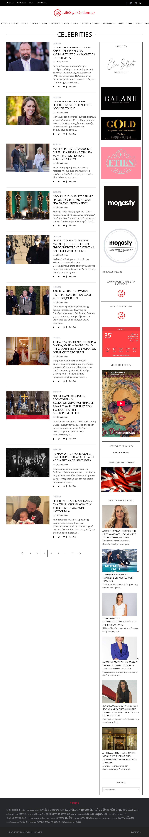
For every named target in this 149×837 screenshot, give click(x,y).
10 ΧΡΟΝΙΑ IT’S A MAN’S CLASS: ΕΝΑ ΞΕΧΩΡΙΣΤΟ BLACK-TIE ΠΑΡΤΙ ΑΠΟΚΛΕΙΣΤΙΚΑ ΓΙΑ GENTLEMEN (73, 457)
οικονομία (98, 818)
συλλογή (40, 821)
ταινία (49, 821)
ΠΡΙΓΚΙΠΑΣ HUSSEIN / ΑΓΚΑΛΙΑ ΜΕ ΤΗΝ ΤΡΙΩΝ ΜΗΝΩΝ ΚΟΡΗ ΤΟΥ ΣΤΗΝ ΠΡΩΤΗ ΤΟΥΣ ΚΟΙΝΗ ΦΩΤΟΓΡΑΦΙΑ (73, 506)
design (16, 809)
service (37, 810)
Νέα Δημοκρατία (121, 810)
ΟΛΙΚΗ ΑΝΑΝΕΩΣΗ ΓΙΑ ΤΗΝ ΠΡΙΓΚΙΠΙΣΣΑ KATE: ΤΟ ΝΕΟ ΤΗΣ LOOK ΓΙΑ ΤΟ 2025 (72, 105)
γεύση (74, 813)
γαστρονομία (62, 814)
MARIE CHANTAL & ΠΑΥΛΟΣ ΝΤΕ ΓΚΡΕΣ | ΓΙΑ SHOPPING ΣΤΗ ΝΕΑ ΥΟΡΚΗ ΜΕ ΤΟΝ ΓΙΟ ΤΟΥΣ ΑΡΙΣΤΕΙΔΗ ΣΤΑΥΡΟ (72, 154)
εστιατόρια (111, 814)
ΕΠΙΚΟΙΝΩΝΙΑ (21, 3)
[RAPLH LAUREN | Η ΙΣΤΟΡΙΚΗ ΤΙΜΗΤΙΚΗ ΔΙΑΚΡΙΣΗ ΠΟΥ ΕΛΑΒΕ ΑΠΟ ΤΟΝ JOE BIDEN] (27, 300)
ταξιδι (65, 822)
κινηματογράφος (16, 817)
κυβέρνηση (45, 818)
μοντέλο (60, 817)
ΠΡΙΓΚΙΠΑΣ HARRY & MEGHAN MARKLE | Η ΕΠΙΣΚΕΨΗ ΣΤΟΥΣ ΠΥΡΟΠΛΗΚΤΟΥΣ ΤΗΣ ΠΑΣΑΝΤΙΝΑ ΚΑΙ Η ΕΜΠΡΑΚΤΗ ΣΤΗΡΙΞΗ (73, 245)
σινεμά (23, 821)
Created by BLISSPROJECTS (33, 832)
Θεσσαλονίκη (57, 809)
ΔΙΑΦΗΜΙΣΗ (10, 3)
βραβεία (49, 813)
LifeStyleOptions (62, 61)
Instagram (24, 810)
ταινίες (58, 821)
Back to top (135, 832)
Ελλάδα (44, 810)
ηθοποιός (123, 814)
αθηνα (23, 814)
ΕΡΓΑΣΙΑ (31, 3)
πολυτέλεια (126, 817)
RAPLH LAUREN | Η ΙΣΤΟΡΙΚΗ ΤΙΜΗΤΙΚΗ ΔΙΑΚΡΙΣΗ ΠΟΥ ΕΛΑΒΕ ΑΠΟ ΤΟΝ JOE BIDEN (72, 295)
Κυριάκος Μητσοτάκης (80, 810)
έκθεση (9, 814)
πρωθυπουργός (12, 822)
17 (72, 553)
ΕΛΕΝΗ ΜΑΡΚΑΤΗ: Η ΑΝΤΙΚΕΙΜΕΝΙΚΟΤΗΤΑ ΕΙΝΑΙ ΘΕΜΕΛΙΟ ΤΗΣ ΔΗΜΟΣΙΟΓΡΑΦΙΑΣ (119, 621)
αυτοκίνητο (31, 814)
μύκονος (76, 818)
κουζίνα (29, 818)
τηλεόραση (71, 822)
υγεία (78, 821)
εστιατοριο (94, 813)
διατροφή (81, 814)
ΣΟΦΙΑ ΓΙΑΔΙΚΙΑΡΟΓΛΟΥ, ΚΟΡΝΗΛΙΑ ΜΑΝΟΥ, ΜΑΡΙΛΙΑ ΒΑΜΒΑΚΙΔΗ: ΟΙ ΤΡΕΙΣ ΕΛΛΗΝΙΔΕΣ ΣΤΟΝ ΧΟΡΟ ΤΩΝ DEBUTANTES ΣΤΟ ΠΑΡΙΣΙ (74, 347)
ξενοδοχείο (87, 818)
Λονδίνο (102, 809)
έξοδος (15, 814)
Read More (72, 87)
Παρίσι (135, 810)
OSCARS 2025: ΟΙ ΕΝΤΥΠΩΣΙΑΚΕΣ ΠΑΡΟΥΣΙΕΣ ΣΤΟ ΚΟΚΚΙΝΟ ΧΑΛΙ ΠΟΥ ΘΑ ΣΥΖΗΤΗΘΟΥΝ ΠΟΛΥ (73, 200)
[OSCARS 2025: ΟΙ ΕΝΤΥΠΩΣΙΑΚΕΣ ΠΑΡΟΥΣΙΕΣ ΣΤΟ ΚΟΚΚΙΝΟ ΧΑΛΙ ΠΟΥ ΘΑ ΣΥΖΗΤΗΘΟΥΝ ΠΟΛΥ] (27, 205)
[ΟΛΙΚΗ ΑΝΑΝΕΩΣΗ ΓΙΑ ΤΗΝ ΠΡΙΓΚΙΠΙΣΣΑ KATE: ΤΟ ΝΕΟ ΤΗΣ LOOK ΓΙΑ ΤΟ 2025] (27, 110)
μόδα (68, 818)
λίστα (53, 818)
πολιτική (114, 818)
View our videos (121, 452)
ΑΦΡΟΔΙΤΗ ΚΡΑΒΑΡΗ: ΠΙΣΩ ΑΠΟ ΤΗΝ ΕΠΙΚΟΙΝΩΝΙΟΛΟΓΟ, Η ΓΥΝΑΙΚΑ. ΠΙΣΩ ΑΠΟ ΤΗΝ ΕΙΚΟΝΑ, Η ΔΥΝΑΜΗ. (119, 534)
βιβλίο (39, 813)
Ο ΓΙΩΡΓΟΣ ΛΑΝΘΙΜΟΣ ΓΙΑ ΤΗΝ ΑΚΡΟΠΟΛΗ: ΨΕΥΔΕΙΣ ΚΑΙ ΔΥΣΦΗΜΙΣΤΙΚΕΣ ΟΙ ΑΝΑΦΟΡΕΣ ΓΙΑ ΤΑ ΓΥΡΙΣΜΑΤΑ (74, 52)
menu (32, 810)
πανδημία (106, 818)
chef (9, 810)
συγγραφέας (31, 822)
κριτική (36, 818)
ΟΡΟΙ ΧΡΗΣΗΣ (42, 3)
